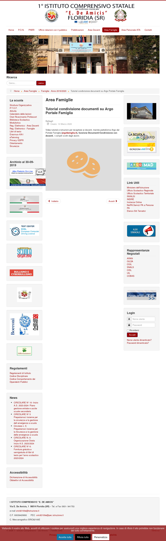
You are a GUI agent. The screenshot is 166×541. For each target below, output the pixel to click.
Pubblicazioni (77, 29)
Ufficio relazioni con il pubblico (53, 29)
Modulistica (15, 122)
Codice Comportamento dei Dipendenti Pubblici (22, 380)
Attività (13, 111)
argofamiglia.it (69, 132)
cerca (41, 83)
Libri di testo (15, 131)
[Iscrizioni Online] (141, 146)
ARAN (130, 258)
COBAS (130, 275)
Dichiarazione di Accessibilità (23, 477)
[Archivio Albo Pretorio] (28, 171)
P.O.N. (21, 29)
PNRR (31, 29)
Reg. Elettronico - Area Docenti (24, 125)
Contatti (148, 29)
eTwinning (14, 137)
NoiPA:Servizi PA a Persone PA (140, 206)
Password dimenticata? (138, 342)
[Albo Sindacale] (141, 230)
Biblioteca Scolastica (20, 119)
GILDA (130, 261)
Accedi (132, 334)
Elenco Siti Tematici (136, 210)
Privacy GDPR (17, 140)
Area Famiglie (110, 29)
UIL (128, 273)
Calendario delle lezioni (20, 113)
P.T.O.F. (13, 108)
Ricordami (134, 330)
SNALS (130, 267)
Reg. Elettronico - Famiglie (22, 128)
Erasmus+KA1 (17, 134)
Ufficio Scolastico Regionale (140, 190)
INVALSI (131, 196)
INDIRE (130, 199)
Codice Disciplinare (19, 376)
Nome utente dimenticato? (139, 339)
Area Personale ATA (130, 29)
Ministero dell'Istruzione (138, 187)
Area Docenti (94, 29)
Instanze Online (134, 202)
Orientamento (16, 143)
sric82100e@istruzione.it (27, 510)
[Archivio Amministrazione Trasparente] (28, 181)
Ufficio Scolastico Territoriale (140, 193)
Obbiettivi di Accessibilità (22, 480)
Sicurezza (14, 146)
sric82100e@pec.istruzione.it (50, 515)
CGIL (129, 264)
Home (11, 29)
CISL (129, 270)
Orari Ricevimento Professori (23, 116)
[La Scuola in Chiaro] (141, 135)
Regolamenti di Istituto (20, 373)
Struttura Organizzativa (20, 105)
